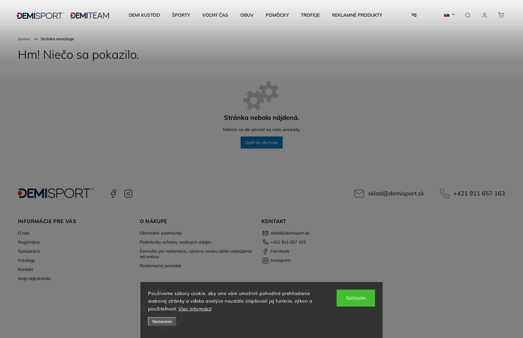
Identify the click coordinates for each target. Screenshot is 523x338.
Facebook (113, 193)
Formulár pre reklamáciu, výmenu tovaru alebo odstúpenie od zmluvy (196, 253)
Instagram (128, 193)
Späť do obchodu (261, 142)
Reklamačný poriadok (160, 265)
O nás (23, 233)
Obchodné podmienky (161, 233)
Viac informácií (195, 309)
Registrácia (29, 242)
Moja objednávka (34, 278)
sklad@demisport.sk (396, 193)
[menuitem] (144, 15)
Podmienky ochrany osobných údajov (175, 242)
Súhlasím (356, 298)
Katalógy (26, 260)
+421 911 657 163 (479, 193)
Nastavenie (162, 321)
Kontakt (25, 269)
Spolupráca (29, 251)
